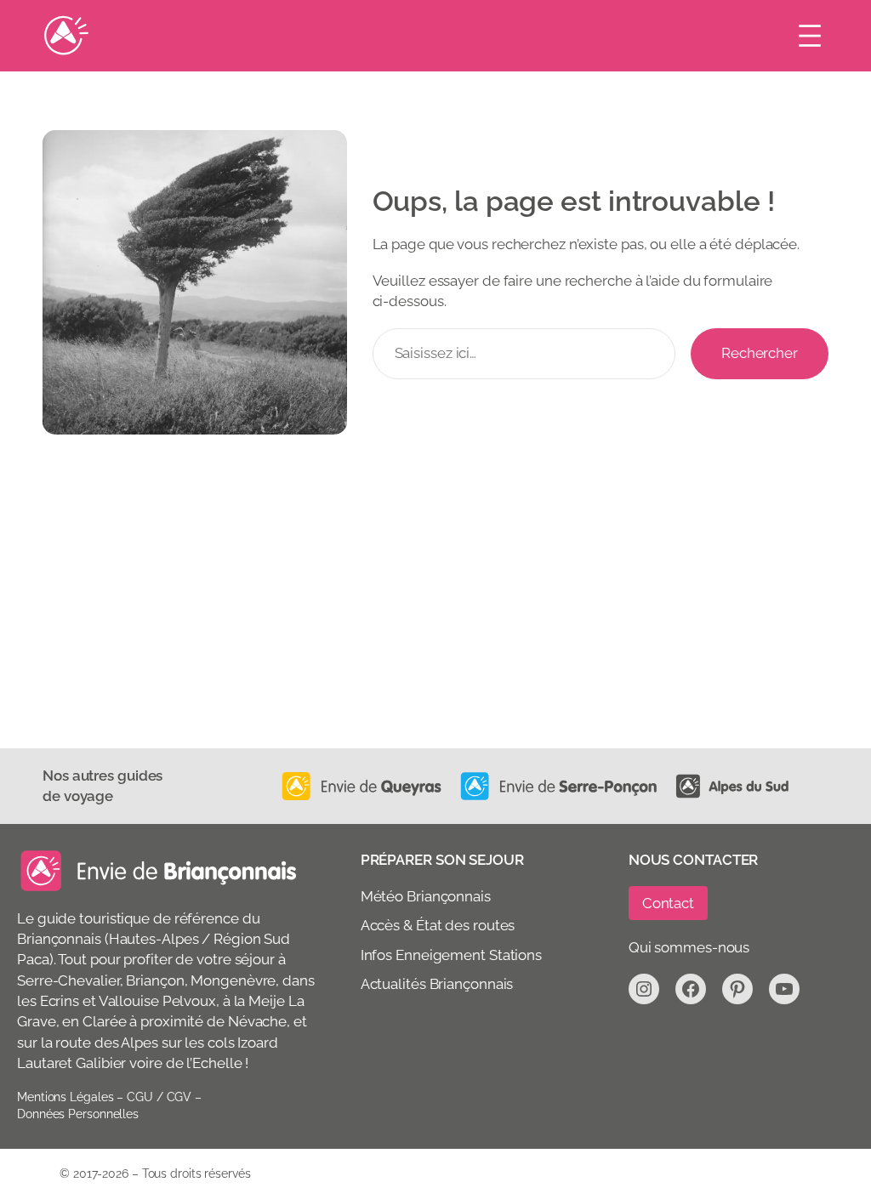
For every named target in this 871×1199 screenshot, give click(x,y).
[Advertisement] (435, 621)
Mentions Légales (65, 1097)
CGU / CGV (159, 1097)
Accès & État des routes (438, 925)
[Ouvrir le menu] (809, 35)
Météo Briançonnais (426, 896)
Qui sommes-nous (689, 947)
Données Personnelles (78, 1114)
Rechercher (759, 352)
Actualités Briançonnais (437, 983)
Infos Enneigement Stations (451, 954)
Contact (668, 903)
